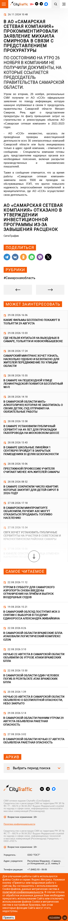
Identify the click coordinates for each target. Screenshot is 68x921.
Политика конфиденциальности (19, 824)
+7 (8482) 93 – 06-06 (37, 869)
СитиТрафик (11, 235)
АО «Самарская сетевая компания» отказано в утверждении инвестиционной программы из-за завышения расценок (33, 217)
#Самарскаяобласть (19, 278)
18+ (32, 4)
